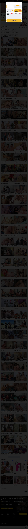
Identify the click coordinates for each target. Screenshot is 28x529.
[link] (23, 2)
